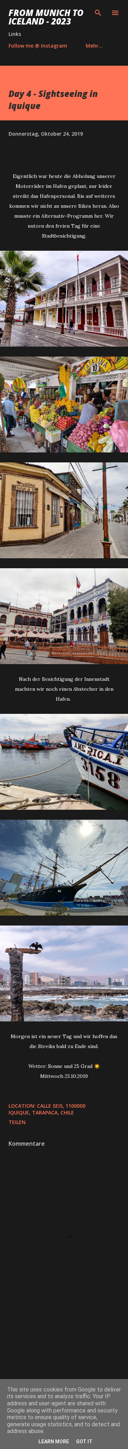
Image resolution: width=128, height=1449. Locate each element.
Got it (84, 1441)
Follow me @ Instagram (38, 45)
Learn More (53, 1441)
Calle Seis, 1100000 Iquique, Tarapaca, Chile (47, 1109)
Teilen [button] (17, 1122)
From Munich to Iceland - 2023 (46, 17)
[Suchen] (98, 13)
